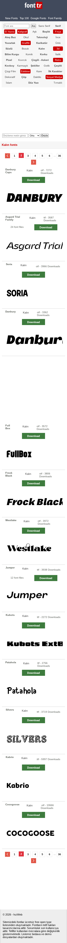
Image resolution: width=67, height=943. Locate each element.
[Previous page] (7, 155)
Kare (39, 71)
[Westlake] (34, 549)
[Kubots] (34, 644)
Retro (58, 60)
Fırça (58, 31)
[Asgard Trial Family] (34, 246)
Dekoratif (10, 77)
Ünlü (58, 43)
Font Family (55, 18)
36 (59, 155)
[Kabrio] (34, 786)
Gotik (47, 65)
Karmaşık (22, 65)
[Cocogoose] (34, 834)
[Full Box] (34, 455)
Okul (26, 37)
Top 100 (24, 18)
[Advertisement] (33, 389)
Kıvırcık (22, 60)
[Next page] (33, 162)
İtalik (58, 54)
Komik (29, 54)
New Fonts (11, 18)
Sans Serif (44, 25)
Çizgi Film (10, 71)
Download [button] (33, 180)
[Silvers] (34, 739)
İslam (9, 82)
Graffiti (25, 43)
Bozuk (25, 48)
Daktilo (37, 77)
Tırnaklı (58, 82)
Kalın (30, 170)
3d (58, 48)
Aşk (35, 31)
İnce (58, 37)
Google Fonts (38, 18)
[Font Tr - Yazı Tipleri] (33, 5)
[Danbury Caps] (34, 199)
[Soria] (34, 293)
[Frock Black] (34, 502)
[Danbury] (34, 341)
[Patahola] (34, 691)
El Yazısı (9, 31)
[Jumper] (34, 597)
